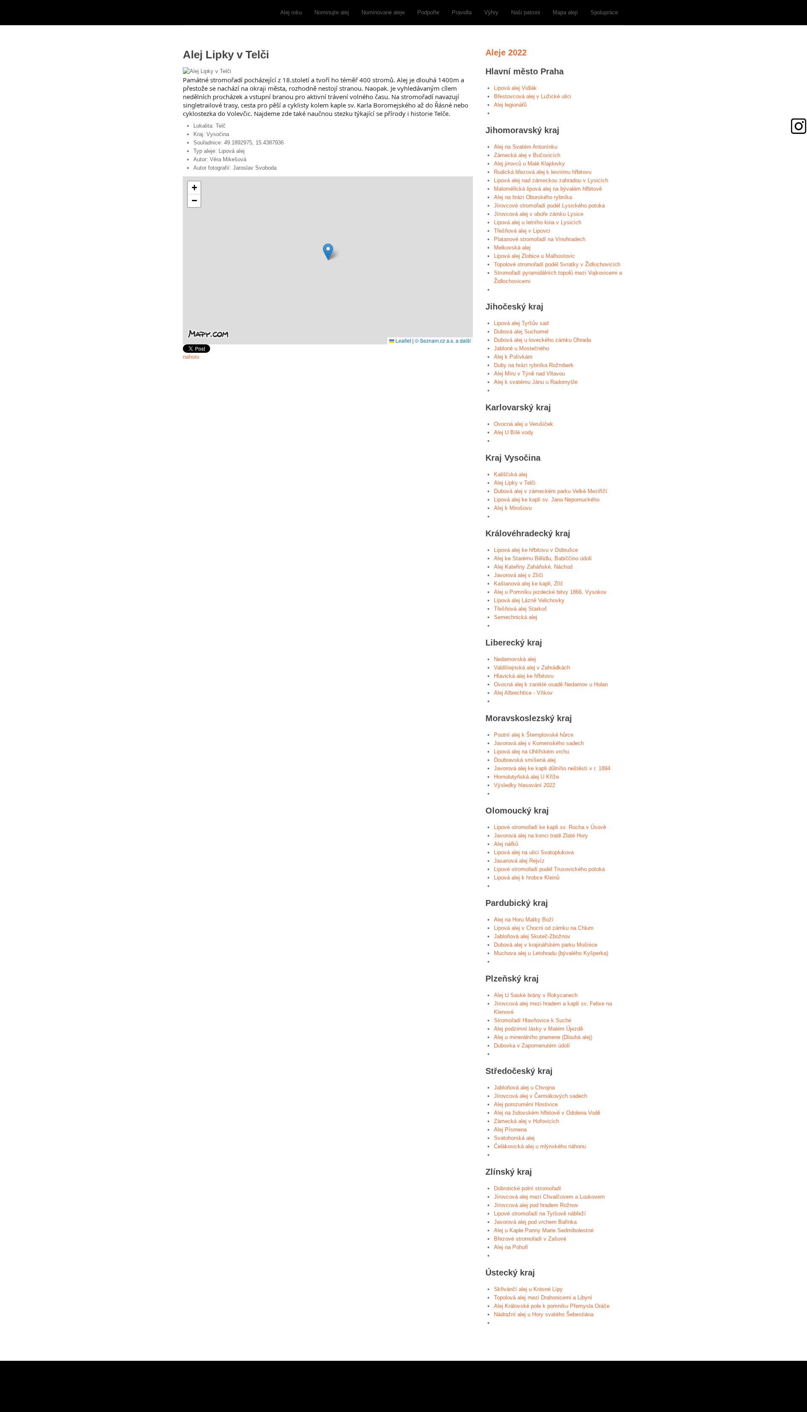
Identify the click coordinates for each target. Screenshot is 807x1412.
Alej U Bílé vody (513, 432)
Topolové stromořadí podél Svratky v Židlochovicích (557, 264)
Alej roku (291, 12)
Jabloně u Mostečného (521, 348)
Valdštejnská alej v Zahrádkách (532, 667)
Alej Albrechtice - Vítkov (523, 693)
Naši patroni (525, 12)
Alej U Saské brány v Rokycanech (536, 995)
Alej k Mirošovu (513, 508)
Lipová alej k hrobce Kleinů (526, 877)
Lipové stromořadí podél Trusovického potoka (549, 869)
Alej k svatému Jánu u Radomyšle (536, 382)
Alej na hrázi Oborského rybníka (533, 197)
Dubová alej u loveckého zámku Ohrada (542, 340)
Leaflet (402, 340)
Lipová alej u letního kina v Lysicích (537, 222)
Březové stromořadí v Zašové (530, 1239)
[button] (328, 251)
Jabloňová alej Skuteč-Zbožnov (532, 936)
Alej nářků (506, 844)
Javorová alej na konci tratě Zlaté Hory (541, 835)
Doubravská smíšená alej (525, 760)
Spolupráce (604, 12)
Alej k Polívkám (513, 357)
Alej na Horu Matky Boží (524, 919)
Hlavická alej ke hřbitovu (524, 676)
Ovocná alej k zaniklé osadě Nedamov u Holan (551, 684)
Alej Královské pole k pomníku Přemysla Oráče (551, 1306)
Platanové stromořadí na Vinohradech (539, 239)
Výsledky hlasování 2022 (524, 785)
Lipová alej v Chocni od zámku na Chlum (543, 928)
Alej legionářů (510, 105)
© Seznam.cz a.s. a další (443, 340)
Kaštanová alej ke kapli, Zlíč (528, 583)
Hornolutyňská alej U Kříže (526, 777)
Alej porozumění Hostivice (526, 1104)
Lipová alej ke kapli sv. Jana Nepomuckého (546, 499)
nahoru (191, 357)
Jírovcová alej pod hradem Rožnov (536, 1205)
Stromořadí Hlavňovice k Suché (532, 1020)
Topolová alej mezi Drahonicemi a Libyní (543, 1297)
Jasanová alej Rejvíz (519, 861)
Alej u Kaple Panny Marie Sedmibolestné (543, 1230)
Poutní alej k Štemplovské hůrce (533, 735)
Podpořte (428, 12)
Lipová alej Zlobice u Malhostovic (534, 256)
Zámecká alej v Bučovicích (527, 155)
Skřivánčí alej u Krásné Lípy (528, 1289)
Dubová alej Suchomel (521, 331)
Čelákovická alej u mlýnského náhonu (540, 1146)
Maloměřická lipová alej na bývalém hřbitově (548, 189)
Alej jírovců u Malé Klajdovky (529, 163)
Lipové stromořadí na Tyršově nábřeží (540, 1213)
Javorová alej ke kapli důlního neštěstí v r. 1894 (552, 768)
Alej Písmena (510, 1129)
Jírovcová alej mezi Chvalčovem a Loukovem (549, 1197)
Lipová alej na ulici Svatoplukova (534, 852)
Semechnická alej (515, 617)
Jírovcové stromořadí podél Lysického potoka (549, 205)
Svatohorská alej (514, 1138)
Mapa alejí (565, 12)
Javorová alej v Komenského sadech (539, 743)
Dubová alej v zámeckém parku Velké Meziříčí (550, 491)
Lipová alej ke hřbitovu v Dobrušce (536, 550)
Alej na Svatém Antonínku (525, 147)
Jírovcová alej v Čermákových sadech (540, 1096)
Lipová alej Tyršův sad (521, 323)
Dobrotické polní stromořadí (527, 1188)
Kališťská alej (510, 474)
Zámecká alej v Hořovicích (526, 1121)
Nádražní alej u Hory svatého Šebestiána (543, 1314)
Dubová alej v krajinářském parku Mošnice (545, 945)
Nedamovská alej (515, 659)
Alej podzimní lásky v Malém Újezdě (538, 1029)
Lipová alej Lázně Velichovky (529, 600)
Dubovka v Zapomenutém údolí (532, 1045)
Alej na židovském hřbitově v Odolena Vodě (547, 1113)
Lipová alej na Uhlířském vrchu (531, 751)
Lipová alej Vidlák (515, 88)
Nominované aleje (383, 12)
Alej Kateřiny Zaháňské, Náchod (533, 567)
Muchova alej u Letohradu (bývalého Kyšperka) (551, 953)
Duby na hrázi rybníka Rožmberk (534, 365)
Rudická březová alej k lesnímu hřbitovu (542, 172)
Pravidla (462, 12)
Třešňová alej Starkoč (520, 609)
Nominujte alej (331, 12)
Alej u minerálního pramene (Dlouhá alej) (543, 1037)
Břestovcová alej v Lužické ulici (532, 96)
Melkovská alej (512, 247)
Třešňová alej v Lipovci (522, 231)
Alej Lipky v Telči (514, 483)
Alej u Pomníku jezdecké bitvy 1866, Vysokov (550, 592)
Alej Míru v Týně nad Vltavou (529, 373)
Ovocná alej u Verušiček (523, 424)
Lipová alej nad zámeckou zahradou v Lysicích (551, 180)
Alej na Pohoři (511, 1247)
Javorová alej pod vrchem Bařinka (535, 1222)
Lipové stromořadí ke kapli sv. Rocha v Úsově (550, 827)
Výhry (491, 12)
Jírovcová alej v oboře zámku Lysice (538, 214)
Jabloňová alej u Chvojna (524, 1087)
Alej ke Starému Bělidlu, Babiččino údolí (543, 558)
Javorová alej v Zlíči (518, 575)
